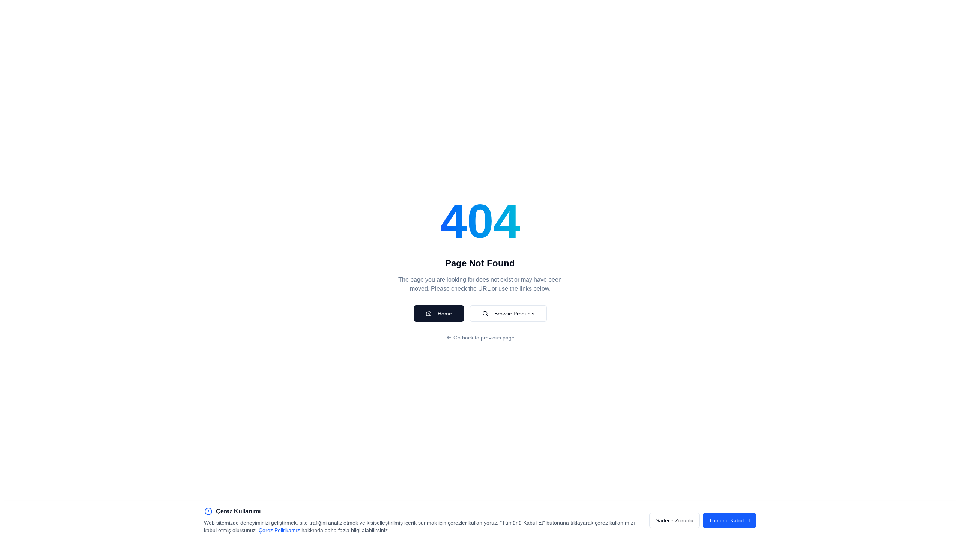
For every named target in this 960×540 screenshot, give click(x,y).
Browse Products (514, 313)
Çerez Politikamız (279, 530)
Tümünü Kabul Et (729, 521)
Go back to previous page (483, 337)
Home (445, 313)
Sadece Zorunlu (674, 521)
